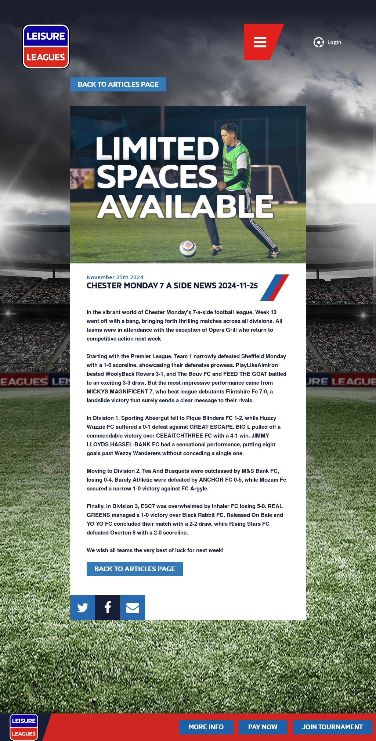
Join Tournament (332, 727)
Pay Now (263, 727)
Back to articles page (118, 84)
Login (334, 42)
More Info (206, 727)
